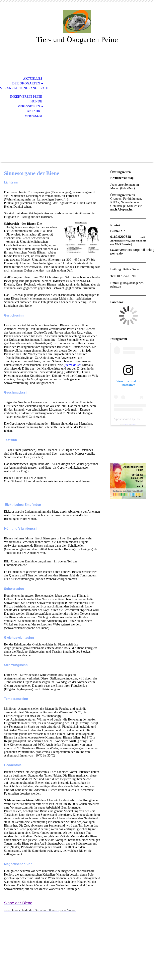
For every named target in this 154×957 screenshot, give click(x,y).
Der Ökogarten (26, 83)
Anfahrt (34, 111)
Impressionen (28, 106)
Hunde (36, 101)
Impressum (32, 115)
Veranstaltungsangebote (23, 88)
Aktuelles (32, 78)
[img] (77, 21)
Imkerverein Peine (26, 96)
